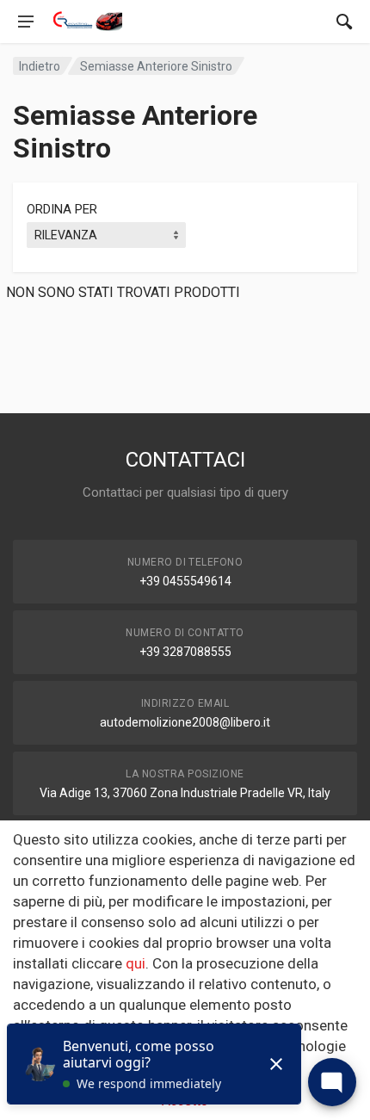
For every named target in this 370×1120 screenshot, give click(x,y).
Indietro (39, 66)
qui (135, 963)
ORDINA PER (62, 209)
